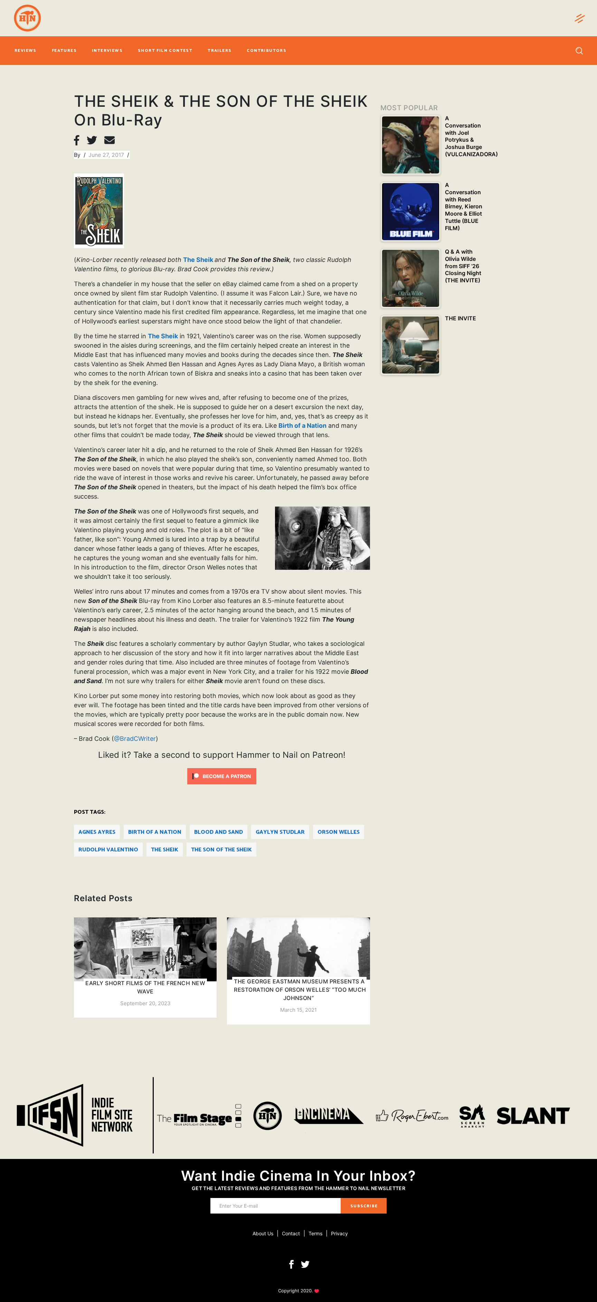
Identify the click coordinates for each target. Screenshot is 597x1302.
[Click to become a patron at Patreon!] (221, 775)
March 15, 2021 (298, 1010)
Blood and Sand (218, 832)
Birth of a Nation (302, 425)
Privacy (339, 1233)
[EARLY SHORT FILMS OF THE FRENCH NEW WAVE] (145, 967)
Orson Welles (339, 832)
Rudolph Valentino (108, 850)
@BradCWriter (135, 738)
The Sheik (198, 259)
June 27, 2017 (107, 154)
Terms (315, 1233)
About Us (263, 1233)
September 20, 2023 (145, 1003)
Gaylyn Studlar (280, 832)
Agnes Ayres (96, 832)
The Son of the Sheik (221, 850)
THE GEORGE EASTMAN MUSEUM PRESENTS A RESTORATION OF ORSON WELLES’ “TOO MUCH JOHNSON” (300, 989)
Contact (291, 1233)
